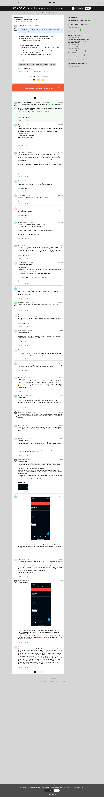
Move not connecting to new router (76, 51)
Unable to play (22, 64)
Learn (9, 2)
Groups (55, 8)
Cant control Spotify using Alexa (75, 55)
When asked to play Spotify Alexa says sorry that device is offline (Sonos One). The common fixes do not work (78, 41)
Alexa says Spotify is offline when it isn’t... (78, 20)
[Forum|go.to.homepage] (24, 8)
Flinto (19, 363)
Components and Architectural (74, 61)
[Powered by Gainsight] (52, 678)
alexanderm (20, 395)
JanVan (19, 181)
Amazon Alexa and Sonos (39, 13)
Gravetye (20, 646)
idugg (19, 330)
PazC (19, 559)
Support (14, 2)
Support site (61, 8)
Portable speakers (72, 52)
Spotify (28, 64)
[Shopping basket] (98, 3)
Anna (19, 208)
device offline (52, 64)
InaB (19, 124)
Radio (19, 2)
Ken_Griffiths (21, 459)
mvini (19, 245)
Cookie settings (51, 681)
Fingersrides (21, 195)
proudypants (21, 152)
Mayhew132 (21, 412)
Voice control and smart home (25, 13)
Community (14, 13)
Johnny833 (20, 496)
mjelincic (20, 438)
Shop (5, 2)
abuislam (20, 425)
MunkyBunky (21, 222)
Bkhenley (20, 314)
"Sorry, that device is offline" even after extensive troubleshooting (77, 34)
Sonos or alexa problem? (74, 30)
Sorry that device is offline (42, 64)
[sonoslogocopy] (52, 3)
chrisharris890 (21, 302)
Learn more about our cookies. (77, 787)
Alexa (33, 64)
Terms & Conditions (42, 681)
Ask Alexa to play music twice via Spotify (77, 59)
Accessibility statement (61, 681)
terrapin (20, 377)
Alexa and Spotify (72, 46)
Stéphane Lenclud (22, 25)
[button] (79, 8)
